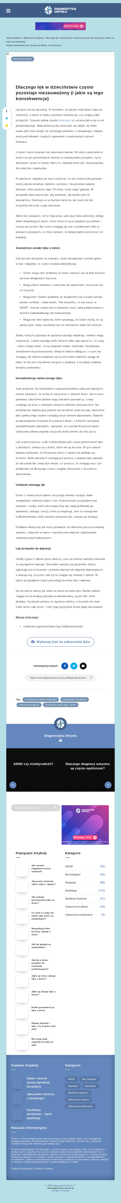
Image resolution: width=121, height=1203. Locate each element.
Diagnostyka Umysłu (60, 735)
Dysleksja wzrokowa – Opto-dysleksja (40, 1114)
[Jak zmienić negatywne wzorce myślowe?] (22, 870)
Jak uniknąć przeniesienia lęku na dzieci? (43, 900)
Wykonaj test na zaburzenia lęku (63, 642)
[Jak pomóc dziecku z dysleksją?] (17, 1098)
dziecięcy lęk (67, 120)
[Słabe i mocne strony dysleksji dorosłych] (17, 1082)
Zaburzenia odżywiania (78, 914)
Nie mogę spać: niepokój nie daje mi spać (42, 1042)
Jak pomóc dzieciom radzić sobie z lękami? (44, 882)
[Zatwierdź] (55, 807)
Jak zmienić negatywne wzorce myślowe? (41, 868)
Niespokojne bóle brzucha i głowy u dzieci (41, 931)
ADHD (69, 866)
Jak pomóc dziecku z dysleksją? (40, 1096)
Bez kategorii (73, 874)
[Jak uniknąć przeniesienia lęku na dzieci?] (22, 902)
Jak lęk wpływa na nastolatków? (41, 946)
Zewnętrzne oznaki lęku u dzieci (60, 705)
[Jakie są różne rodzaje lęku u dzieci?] (22, 981)
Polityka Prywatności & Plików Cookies (32, 1168)
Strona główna (13, 38)
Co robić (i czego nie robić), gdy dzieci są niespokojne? (43, 916)
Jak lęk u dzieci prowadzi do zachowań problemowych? (40, 964)
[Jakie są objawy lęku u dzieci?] (22, 996)
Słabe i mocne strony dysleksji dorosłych (38, 1082)
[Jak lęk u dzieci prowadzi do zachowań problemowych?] (22, 965)
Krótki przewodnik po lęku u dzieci (43, 1009)
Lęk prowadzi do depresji (74, 699)
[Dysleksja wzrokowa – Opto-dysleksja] (17, 1114)
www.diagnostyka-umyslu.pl (60, 1188)
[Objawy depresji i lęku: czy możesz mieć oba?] (22, 1028)
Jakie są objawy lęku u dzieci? (44, 993)
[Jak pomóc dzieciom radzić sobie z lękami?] (22, 886)
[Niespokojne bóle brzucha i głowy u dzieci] (22, 933)
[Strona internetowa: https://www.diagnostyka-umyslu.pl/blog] (60, 740)
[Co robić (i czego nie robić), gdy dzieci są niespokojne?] (22, 917)
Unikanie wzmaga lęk (29, 705)
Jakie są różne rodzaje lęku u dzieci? (43, 977)
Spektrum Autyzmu (76, 898)
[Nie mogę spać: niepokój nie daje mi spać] (22, 1044)
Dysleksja (71, 890)
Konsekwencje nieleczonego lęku (41, 699)
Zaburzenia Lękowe (33, 38)
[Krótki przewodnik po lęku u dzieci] (22, 1012)
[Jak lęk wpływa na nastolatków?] (22, 949)
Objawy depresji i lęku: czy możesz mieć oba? (44, 1026)
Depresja (70, 882)
